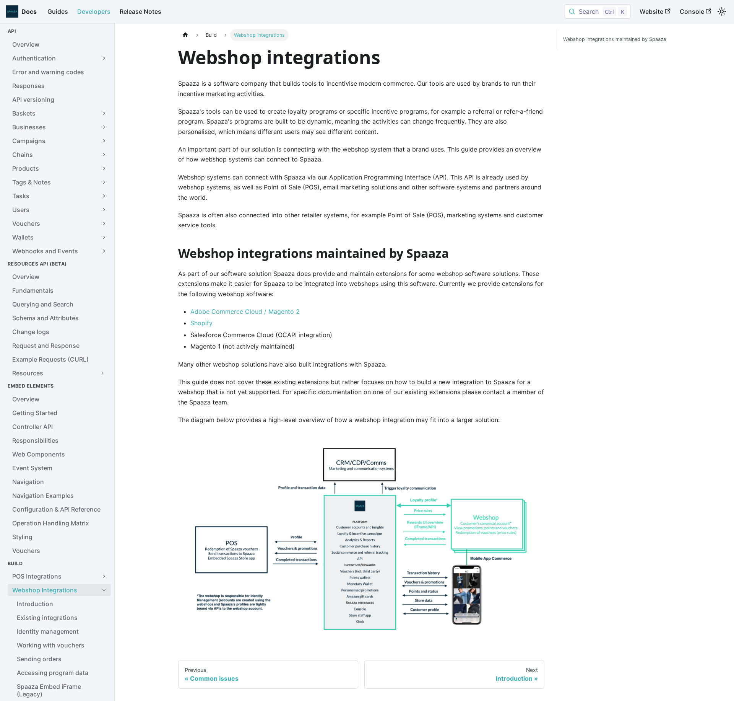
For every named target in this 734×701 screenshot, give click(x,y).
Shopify (201, 323)
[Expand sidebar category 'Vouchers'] (104, 223)
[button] (59, 373)
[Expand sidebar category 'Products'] (104, 168)
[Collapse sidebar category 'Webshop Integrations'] (104, 590)
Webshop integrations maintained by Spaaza (614, 39)
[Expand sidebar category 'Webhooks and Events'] (104, 251)
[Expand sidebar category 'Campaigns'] (104, 141)
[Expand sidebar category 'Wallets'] (104, 237)
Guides (57, 11)
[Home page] (185, 35)
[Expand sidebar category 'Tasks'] (104, 196)
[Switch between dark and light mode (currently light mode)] (722, 11)
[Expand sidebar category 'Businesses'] (104, 127)
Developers (93, 11)
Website (651, 11)
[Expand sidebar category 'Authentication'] (104, 58)
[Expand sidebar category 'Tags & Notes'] (104, 182)
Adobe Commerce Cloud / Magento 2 (245, 311)
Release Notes (140, 11)
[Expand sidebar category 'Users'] (104, 210)
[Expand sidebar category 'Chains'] (104, 154)
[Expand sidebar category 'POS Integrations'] (104, 576)
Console (692, 11)
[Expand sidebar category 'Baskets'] (104, 113)
